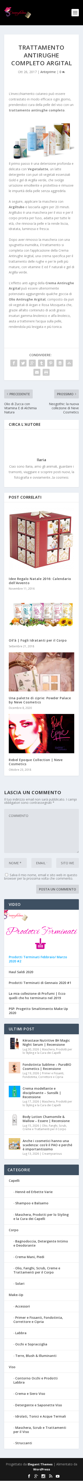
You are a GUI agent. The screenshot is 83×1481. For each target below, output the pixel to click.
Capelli (14, 1180)
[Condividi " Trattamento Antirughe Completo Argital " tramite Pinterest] (50, 363)
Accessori (22, 1306)
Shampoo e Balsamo (31, 1203)
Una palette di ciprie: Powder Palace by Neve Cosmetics (40, 700)
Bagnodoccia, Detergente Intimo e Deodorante (40, 1243)
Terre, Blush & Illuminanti (35, 1355)
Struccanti (23, 1443)
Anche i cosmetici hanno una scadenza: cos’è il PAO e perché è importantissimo (47, 1145)
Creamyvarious (52, 1154)
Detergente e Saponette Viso (38, 1405)
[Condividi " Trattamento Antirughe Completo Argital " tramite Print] (46, 372)
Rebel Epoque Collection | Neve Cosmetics (35, 762)
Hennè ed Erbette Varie (34, 1192)
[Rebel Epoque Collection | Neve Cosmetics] (41, 733)
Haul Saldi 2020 (21, 972)
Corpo (13, 1230)
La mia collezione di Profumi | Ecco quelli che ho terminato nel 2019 (37, 996)
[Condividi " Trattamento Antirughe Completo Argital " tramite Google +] (32, 363)
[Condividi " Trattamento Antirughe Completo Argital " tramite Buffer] (60, 363)
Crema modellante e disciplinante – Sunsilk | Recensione (42, 1092)
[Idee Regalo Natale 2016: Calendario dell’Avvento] (41, 539)
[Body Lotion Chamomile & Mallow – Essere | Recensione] (14, 1120)
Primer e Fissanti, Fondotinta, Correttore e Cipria (43, 1075)
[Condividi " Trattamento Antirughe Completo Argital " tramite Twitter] (23, 363)
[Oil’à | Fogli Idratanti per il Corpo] (41, 614)
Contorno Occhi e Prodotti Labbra (35, 1380)
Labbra (21, 1333)
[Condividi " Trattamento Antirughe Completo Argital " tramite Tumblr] (41, 363)
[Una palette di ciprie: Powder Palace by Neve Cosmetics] (41, 671)
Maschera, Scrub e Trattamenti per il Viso (39, 1429)
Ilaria (41, 459)
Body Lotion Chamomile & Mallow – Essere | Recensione (46, 1118)
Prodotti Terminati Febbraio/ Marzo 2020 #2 (38, 959)
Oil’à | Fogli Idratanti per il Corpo (38, 640)
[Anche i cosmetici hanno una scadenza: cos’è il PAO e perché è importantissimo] (14, 1144)
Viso (12, 1367)
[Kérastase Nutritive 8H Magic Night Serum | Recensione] (14, 1043)
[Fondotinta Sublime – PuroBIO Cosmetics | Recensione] (14, 1067)
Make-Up (16, 1295)
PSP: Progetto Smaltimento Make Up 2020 (38, 1011)
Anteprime (48, 72)
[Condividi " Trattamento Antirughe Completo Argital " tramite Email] (37, 372)
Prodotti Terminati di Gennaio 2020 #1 (40, 983)
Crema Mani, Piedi (29, 1257)
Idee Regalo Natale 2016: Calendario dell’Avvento (40, 581)
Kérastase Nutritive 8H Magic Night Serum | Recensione (46, 1042)
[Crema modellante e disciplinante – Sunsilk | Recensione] (14, 1091)
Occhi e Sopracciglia (31, 1344)
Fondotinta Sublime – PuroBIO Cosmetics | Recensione (47, 1066)
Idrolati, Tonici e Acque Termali (40, 1416)
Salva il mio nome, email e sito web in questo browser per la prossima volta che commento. (40, 877)
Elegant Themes (40, 1464)
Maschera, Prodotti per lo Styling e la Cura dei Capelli (47, 1051)
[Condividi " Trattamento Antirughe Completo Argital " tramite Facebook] (13, 363)
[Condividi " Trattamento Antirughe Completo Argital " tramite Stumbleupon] (69, 363)
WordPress (41, 1469)
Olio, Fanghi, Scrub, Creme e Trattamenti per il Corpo (45, 1127)
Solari (19, 1283)
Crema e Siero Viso (30, 1393)
